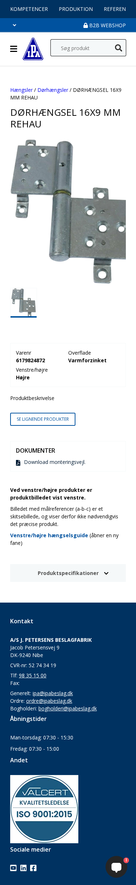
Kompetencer (29, 8)
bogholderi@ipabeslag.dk (67, 708)
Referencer (119, 8)
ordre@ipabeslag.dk (49, 700)
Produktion (76, 8)
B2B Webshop (107, 25)
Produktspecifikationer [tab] (68, 573)
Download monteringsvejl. (55, 461)
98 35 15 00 (32, 675)
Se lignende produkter (43, 419)
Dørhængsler (52, 89)
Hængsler (21, 89)
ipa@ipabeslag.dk (53, 693)
